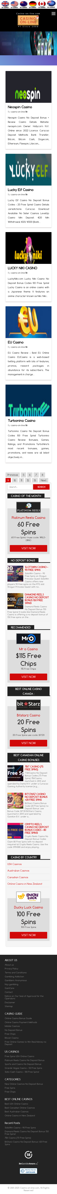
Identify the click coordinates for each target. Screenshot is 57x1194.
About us (9, 964)
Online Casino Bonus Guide (18, 1018)
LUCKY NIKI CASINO (22, 268)
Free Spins (10, 1088)
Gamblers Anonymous (16, 980)
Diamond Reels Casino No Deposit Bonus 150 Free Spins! (37, 599)
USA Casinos (14, 864)
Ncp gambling (11, 984)
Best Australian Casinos (16, 1111)
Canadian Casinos (17, 877)
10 (15, 480)
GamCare (9, 988)
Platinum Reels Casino (28, 518)
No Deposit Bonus (13, 1030)
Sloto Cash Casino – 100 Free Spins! (22, 1072)
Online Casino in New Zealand (24, 883)
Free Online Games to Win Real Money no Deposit (25, 1043)
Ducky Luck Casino (28, 907)
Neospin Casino (20, 107)
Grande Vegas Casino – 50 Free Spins (23, 1068)
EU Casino (16, 342)
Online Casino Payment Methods (21, 1022)
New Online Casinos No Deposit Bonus (24, 1084)
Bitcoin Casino (12, 1038)
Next (43, 480)
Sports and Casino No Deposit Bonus (23, 1064)
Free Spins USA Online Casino (19, 1056)
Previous (12, 474)
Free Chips (10, 1034)
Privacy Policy (11, 968)
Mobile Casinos (12, 1026)
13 (35, 480)
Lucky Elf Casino (21, 190)
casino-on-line (18, 111)
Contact (9, 992)
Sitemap (9, 1006)
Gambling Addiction (14, 976)
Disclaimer (10, 1002)
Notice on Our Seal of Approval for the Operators (24, 997)
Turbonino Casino (21, 421)
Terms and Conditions (16, 972)
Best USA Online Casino (16, 1103)
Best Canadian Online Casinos (20, 1107)
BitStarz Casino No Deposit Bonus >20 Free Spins (36, 797)
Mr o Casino (28, 649)
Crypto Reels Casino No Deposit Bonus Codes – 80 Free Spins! (37, 828)
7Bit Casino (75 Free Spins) (34, 768)
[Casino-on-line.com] (28, 27)
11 (21, 480)
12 (28, 480)
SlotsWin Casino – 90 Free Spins (36, 568)
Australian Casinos (18, 870)
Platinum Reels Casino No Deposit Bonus (24, 1060)
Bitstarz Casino (28, 715)
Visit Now (28, 548)
